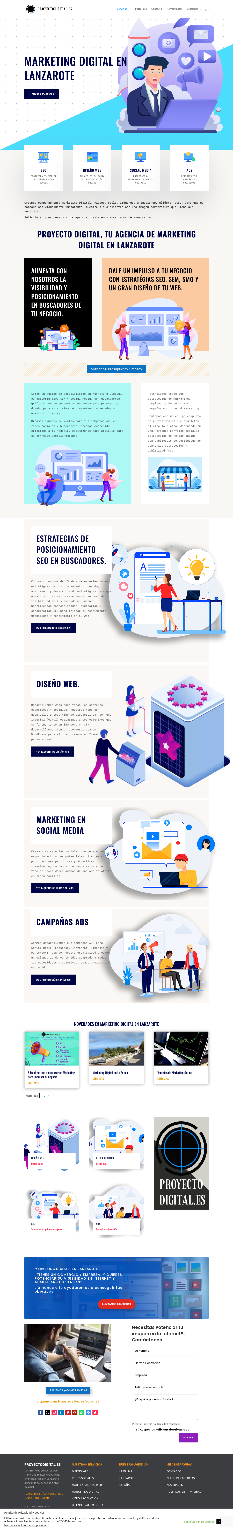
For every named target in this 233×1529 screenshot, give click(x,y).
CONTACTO (174, 1471)
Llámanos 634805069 (42, 94)
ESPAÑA (124, 1485)
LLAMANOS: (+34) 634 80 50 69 (68, 1390)
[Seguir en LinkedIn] (61, 1412)
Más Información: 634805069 (53, 628)
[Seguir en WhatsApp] (81, 1412)
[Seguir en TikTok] (95, 1412)
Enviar (188, 1437)
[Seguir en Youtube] (74, 1412)
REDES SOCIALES (83, 1478)
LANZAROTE (127, 1478)
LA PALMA (125, 1471)
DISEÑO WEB (80, 1471)
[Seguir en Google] (88, 1412)
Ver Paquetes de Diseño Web (52, 751)
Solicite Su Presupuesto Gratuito (116, 369)
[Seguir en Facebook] (40, 1412)
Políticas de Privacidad (173, 1430)
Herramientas (174, 9)
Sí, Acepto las (163, 1430)
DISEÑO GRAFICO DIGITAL (88, 1505)
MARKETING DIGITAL (85, 1491)
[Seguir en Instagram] (54, 1412)
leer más (33, 1082)
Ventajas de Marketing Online (174, 1072)
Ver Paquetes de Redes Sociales (55, 888)
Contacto (156, 9)
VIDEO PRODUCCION (85, 1498)
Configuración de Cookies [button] (199, 1521)
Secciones (192, 9)
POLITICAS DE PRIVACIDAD (184, 1491)
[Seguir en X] (47, 1412)
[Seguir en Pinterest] (68, 1412)
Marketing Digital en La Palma (110, 1072)
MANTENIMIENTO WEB (87, 1485)
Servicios (122, 9)
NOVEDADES (175, 1485)
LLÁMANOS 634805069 (116, 1304)
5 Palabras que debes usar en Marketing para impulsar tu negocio (51, 1074)
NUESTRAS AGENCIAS (181, 1478)
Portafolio (141, 9)
